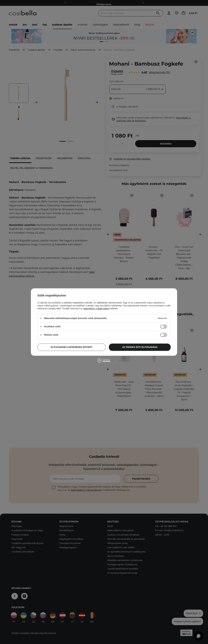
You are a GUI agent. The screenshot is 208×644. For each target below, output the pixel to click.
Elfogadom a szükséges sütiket (71, 347)
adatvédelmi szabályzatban (96, 308)
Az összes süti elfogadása (139, 347)
